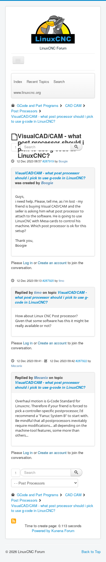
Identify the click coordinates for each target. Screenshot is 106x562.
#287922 (81, 361)
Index (18, 81)
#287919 (48, 161)
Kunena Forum (62, 530)
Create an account (52, 262)
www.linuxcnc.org (27, 92)
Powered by (41, 530)
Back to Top (91, 551)
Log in (28, 262)
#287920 (48, 280)
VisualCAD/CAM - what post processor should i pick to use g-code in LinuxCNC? (50, 175)
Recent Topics (38, 81)
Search (59, 81)
